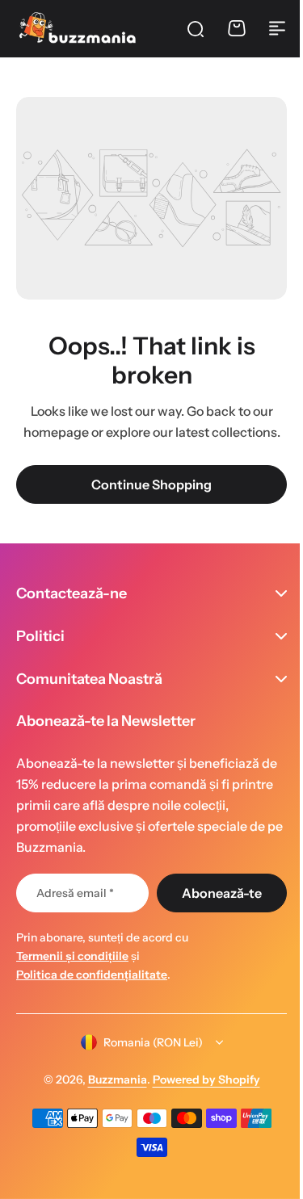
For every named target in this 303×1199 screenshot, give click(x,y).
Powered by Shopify (200, 1079)
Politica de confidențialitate (91, 974)
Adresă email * (75, 893)
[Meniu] (277, 28)
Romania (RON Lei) (146, 1042)
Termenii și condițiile (72, 956)
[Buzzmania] (77, 27)
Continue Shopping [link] (151, 484)
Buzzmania (111, 1079)
